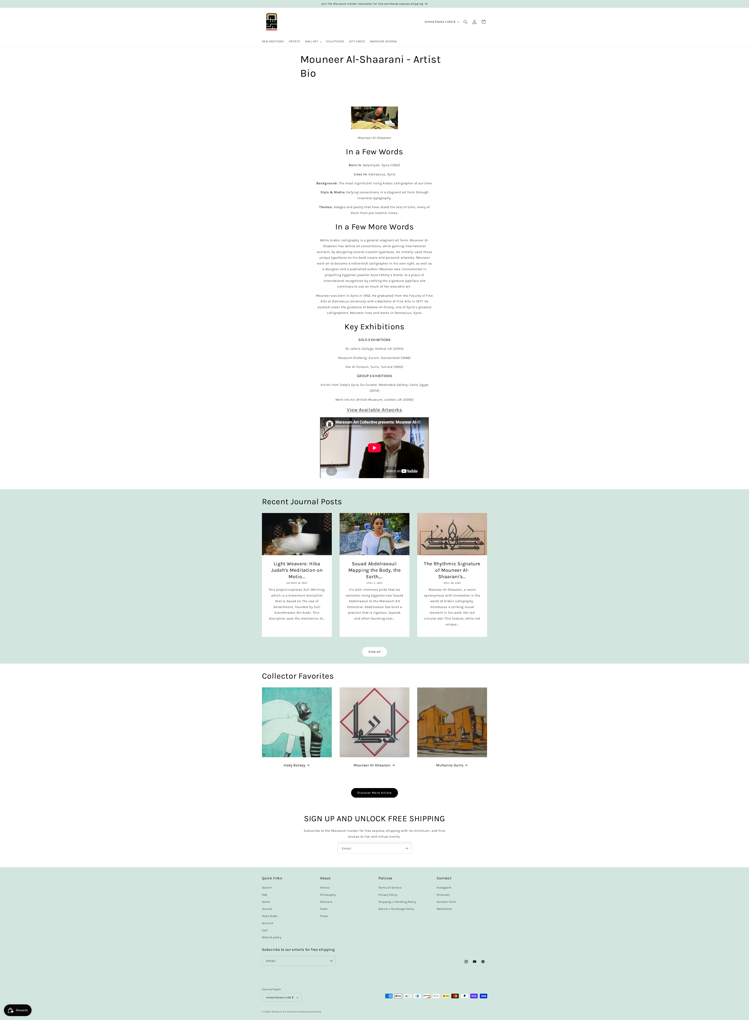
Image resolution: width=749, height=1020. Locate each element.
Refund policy (271, 937)
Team (324, 909)
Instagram (444, 887)
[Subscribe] (406, 848)
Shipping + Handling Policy (397, 902)
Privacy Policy (388, 895)
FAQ (264, 895)
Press (324, 916)
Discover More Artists (374, 793)
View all (374, 651)
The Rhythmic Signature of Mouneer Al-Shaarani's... (452, 570)
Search (267, 887)
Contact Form (446, 902)
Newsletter (444, 909)
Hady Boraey (294, 765)
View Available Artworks (374, 410)
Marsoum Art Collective (285, 1011)
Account (268, 923)
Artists (325, 887)
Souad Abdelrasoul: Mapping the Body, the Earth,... (374, 570)
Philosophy (328, 895)
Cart (265, 930)
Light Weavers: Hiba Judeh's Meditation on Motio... (297, 570)
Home (266, 902)
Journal (267, 909)
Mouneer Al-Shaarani (372, 765)
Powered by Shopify (310, 1011)
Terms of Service (390, 887)
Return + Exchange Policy (396, 909)
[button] (313, 41)
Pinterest (443, 895)
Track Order (270, 916)
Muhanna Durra (449, 765)
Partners (326, 902)
